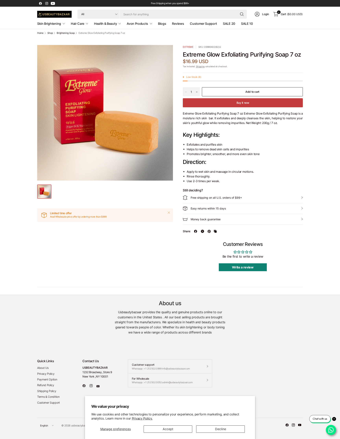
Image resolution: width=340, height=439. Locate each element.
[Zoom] (165, 52)
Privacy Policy (46, 373)
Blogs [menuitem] (162, 24)
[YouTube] (53, 3)
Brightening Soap (66, 33)
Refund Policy (45, 385)
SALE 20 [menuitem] (229, 24)
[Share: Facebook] (195, 231)
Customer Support (48, 402)
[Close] (169, 212)
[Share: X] (202, 231)
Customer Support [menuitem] (203, 24)
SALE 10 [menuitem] (247, 24)
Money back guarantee (206, 219)
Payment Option (47, 379)
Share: (187, 231)
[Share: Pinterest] (209, 231)
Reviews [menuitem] (178, 24)
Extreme (188, 46)
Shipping (200, 66)
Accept (168, 429)
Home (40, 33)
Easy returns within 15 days (208, 208)
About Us (42, 367)
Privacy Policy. (142, 418)
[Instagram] (46, 3)
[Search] (242, 14)
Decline (220, 429)
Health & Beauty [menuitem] (105, 24)
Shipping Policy (46, 391)
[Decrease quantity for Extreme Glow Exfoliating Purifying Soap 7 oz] (186, 91)
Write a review (243, 267)
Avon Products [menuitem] (137, 24)
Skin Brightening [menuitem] (49, 24)
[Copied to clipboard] (215, 231)
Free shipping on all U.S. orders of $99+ (216, 197)
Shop (50, 33)
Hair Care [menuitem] (77, 24)
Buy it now (243, 102)
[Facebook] (40, 3)
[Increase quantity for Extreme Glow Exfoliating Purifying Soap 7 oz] (197, 91)
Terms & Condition (48, 396)
